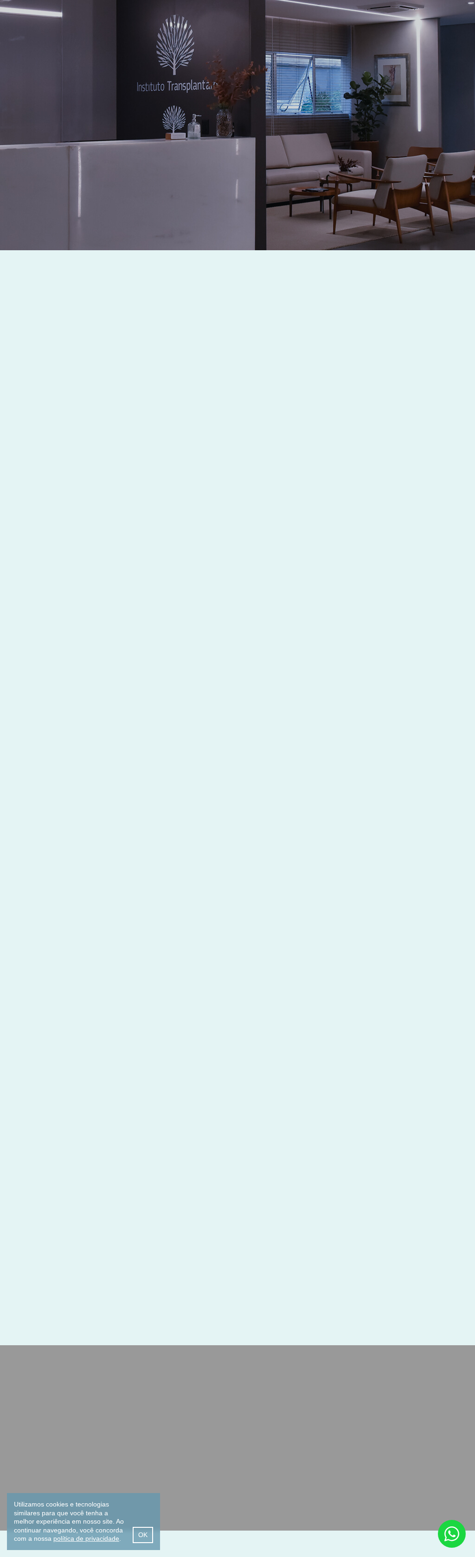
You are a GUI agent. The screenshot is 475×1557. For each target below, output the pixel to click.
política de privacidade (86, 1538)
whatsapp (452, 1534)
